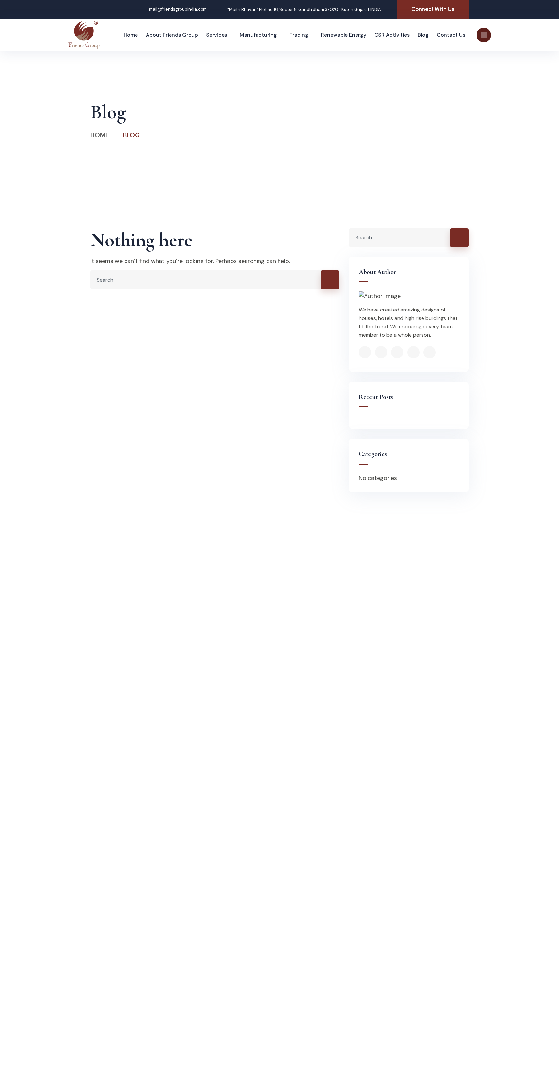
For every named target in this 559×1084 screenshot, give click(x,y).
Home (99, 135)
